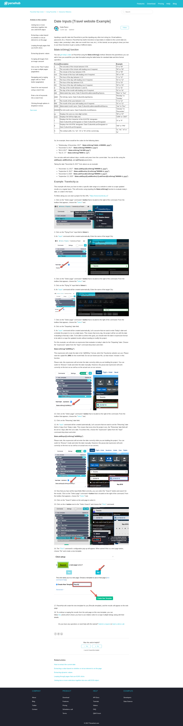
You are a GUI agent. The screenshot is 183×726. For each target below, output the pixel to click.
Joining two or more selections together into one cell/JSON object (39, 27)
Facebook (55, 634)
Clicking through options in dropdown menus (40, 104)
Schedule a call (68, 709)
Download (151, 4)
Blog (175, 4)
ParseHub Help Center (37, 12)
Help (168, 4)
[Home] (12, 4)
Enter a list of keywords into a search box (39, 96)
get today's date (65, 55)
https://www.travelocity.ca (99, 196)
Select (80, 202)
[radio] (86, 646)
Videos (95, 705)
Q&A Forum (97, 713)
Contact (34, 709)
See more (33, 110)
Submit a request (104, 624)
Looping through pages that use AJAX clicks (40, 47)
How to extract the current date (64, 664)
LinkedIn (61, 634)
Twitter (58, 634)
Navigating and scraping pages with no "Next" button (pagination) (39, 79)
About (34, 697)
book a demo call (118, 624)
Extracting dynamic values (40, 53)
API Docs (96, 697)
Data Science (128, 701)
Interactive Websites (65, 12)
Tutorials (96, 701)
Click (104, 504)
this (59, 615)
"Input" (60, 236)
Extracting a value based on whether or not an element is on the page (39, 37)
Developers (127, 697)
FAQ (94, 709)
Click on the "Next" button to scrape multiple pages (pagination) (40, 69)
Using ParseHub (51, 12)
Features (140, 4)
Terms (65, 713)
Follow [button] (125, 27)
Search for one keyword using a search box (39, 89)
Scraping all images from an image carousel (39, 60)
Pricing (161, 4)
